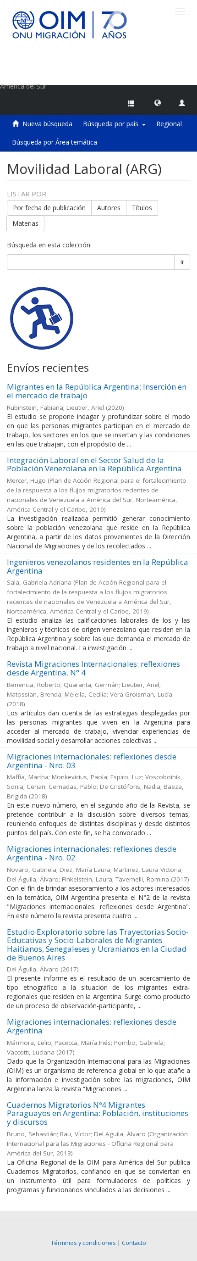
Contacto (134, 1243)
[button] (157, 102)
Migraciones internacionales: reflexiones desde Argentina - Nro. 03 (91, 760)
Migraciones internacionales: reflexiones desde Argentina (91, 1026)
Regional (169, 123)
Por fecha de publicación (49, 207)
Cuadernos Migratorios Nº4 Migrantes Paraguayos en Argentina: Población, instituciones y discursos (97, 1113)
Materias (25, 223)
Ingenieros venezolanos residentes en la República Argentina (97, 566)
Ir (182, 261)
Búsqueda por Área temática (54, 142)
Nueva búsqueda (47, 123)
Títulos (142, 207)
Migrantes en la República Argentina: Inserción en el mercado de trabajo (96, 391)
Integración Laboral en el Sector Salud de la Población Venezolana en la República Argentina (94, 464)
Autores (108, 207)
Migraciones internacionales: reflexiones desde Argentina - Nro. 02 (91, 853)
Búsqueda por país (112, 123)
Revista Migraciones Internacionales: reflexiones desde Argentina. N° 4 (93, 668)
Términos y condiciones (83, 1243)
